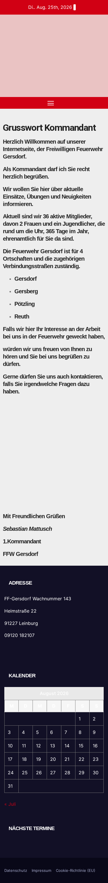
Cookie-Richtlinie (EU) (75, 870)
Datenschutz (15, 870)
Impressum (41, 870)
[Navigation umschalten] (50, 103)
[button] (90, 103)
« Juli (10, 804)
